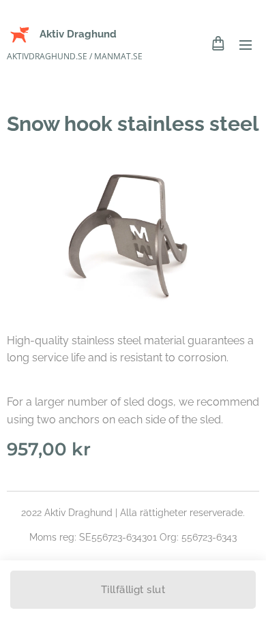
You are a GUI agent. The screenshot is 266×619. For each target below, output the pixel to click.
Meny (245, 44)
